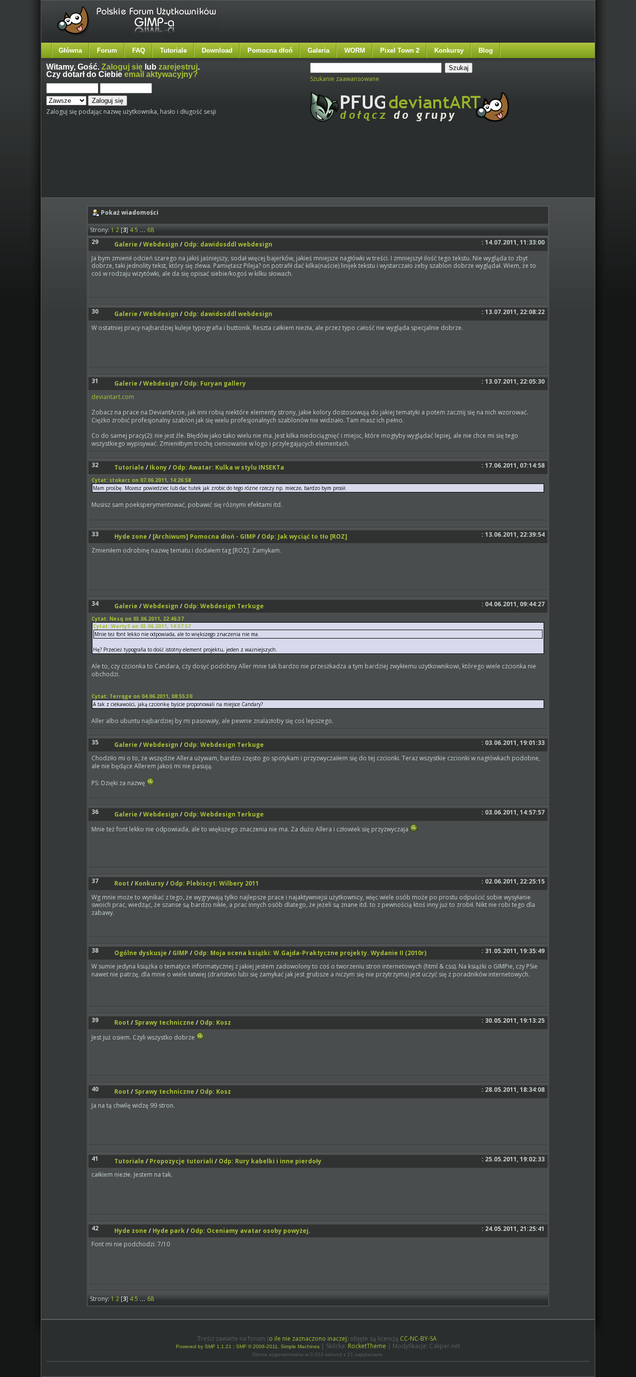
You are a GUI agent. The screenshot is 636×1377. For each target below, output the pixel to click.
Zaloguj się (122, 67)
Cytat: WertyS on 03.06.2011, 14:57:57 (142, 626)
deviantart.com (112, 397)
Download (217, 50)
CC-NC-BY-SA (418, 1338)
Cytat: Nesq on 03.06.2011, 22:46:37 (137, 618)
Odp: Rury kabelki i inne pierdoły (270, 1161)
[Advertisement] (232, 168)
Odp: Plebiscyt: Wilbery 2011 (214, 883)
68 (150, 230)
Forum (107, 50)
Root (121, 883)
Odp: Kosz (215, 1022)
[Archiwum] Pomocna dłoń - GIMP (204, 536)
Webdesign (160, 244)
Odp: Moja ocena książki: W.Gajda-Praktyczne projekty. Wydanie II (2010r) (310, 953)
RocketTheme (367, 1346)
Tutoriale (173, 50)
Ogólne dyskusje (140, 953)
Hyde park (169, 1230)
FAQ (138, 50)
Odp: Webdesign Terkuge (224, 606)
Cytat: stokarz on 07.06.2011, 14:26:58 (141, 480)
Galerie (126, 244)
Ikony (158, 467)
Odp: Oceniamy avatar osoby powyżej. (250, 1230)
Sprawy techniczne (164, 1022)
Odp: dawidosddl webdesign (228, 244)
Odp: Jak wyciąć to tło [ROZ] (304, 536)
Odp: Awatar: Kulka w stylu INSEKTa (228, 467)
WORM (354, 50)
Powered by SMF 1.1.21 (204, 1346)
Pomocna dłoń (270, 50)
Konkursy (449, 50)
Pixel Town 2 (399, 50)
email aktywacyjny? (161, 74)
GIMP (180, 953)
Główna (70, 50)
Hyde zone (130, 536)
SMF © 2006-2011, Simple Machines (277, 1346)
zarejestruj (178, 67)
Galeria (318, 50)
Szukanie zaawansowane (344, 79)
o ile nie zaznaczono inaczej (308, 1338)
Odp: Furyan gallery (215, 383)
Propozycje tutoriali (181, 1161)
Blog (485, 50)
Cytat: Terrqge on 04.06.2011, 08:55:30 (141, 696)
